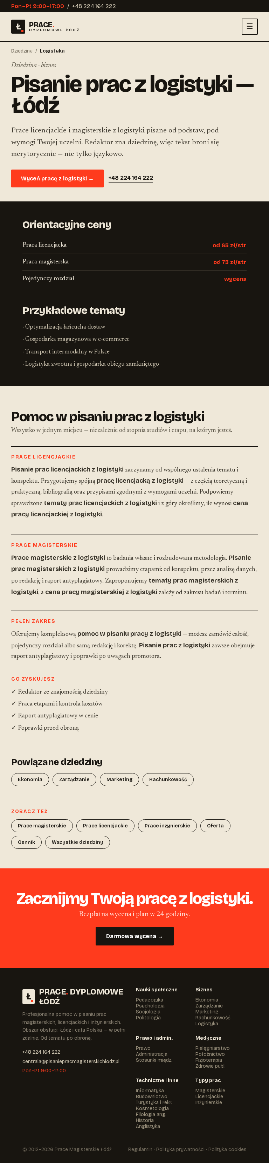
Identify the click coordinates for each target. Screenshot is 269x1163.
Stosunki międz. (154, 1060)
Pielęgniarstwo (212, 1048)
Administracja (151, 1054)
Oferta (215, 826)
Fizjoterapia (208, 1060)
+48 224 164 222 (94, 6)
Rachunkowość (168, 780)
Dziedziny (22, 51)
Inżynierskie (208, 1103)
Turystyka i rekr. (154, 1103)
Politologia (148, 1018)
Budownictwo (151, 1097)
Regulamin (140, 1149)
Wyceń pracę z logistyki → (57, 178)
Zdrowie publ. (210, 1066)
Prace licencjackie (105, 826)
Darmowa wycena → (134, 936)
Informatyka (150, 1091)
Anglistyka (148, 1126)
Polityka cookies (227, 1149)
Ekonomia (30, 780)
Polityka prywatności (180, 1149)
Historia (145, 1120)
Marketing (119, 780)
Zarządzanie (74, 780)
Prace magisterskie (42, 826)
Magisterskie (210, 1091)
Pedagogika (149, 1000)
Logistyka (206, 1024)
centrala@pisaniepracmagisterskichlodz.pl (70, 1062)
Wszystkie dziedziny (77, 842)
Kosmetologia (152, 1109)
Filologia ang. (151, 1114)
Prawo (143, 1048)
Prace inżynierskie (167, 826)
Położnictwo (210, 1054)
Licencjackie (209, 1097)
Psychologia (150, 1006)
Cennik (26, 842)
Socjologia (148, 1012)
